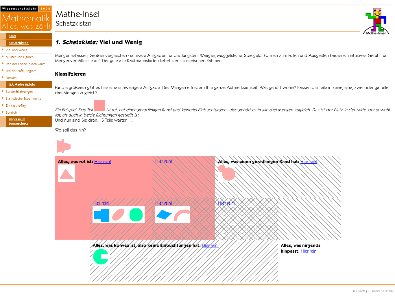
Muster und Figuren (20, 57)
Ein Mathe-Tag (16, 105)
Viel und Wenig (16, 50)
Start (12, 36)
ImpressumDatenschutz (18, 121)
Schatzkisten (19, 43)
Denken (11, 78)
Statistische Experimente (23, 99)
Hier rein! (102, 161)
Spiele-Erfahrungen (19, 92)
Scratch (11, 112)
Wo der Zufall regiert (21, 71)
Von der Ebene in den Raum (25, 64)
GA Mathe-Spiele (22, 84)
